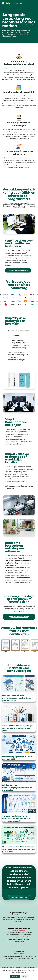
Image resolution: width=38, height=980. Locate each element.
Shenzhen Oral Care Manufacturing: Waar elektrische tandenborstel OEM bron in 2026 (18, 849)
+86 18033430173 (19, 930)
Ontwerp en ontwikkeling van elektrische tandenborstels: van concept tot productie (16, 818)
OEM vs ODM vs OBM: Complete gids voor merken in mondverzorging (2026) (17, 728)
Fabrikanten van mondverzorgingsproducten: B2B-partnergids (17, 787)
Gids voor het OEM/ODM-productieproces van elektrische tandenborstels (16, 698)
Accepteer (15, 976)
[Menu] (35, 3)
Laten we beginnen (19, 897)
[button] (19, 3)
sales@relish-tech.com (19, 915)
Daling (24, 976)
